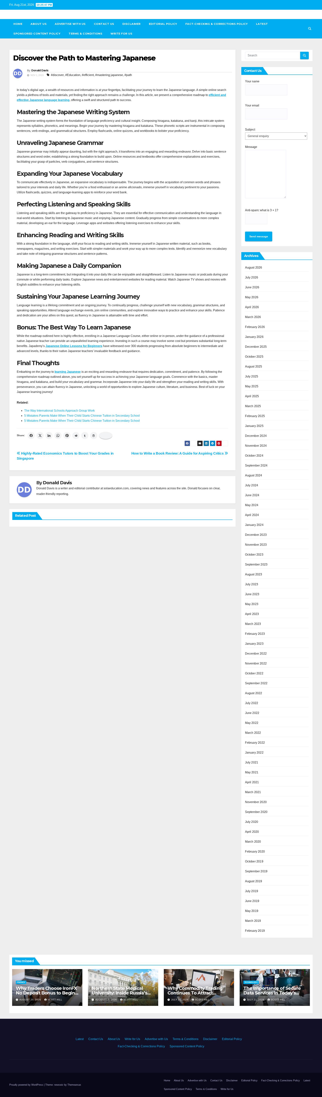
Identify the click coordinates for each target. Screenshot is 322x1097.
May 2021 (251, 772)
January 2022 (254, 752)
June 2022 (252, 713)
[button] (309, 28)
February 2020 (255, 851)
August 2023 (253, 574)
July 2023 (251, 584)
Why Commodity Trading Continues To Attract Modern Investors (195, 993)
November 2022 (256, 663)
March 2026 (253, 317)
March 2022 (253, 732)
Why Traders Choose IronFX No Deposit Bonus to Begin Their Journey (46, 993)
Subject (250, 129)
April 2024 (252, 515)
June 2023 (252, 594)
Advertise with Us (70, 24)
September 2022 (256, 683)
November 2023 (256, 544)
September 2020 (256, 812)
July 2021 (251, 762)
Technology (251, 982)
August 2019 (253, 881)
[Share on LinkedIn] (49, 435)
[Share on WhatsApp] (57, 435)
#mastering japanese (109, 75)
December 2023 (256, 534)
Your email (252, 105)
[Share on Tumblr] (84, 435)
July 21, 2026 (180, 999)
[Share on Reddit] (75, 435)
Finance (21, 982)
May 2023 (251, 604)
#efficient (88, 75)
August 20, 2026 (30, 999)
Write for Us (121, 33)
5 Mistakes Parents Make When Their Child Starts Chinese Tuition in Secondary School (82, 415)
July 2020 (251, 821)
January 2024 (254, 524)
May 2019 (251, 910)
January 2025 (254, 425)
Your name (252, 81)
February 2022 (255, 742)
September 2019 (256, 871)
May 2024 (251, 505)
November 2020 (256, 802)
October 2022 (254, 673)
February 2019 (255, 930)
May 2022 (251, 722)
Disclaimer (131, 24)
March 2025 (253, 406)
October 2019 (254, 861)
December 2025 (256, 346)
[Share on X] (40, 435)
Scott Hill (55, 999)
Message (251, 146)
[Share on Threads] (93, 435)
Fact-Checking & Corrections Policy (216, 24)
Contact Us (104, 24)
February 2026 (255, 327)
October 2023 (254, 554)
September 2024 (256, 465)
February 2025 (255, 416)
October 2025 (254, 356)
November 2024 (256, 445)
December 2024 (256, 435)
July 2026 (251, 277)
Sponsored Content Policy (36, 33)
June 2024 (252, 495)
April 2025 (252, 396)
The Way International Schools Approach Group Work (59, 410)
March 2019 (253, 920)
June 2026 (252, 287)
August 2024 (253, 475)
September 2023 (256, 564)
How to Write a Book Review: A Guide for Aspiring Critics (178, 453)
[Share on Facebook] (31, 435)
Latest (262, 24)
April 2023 (252, 614)
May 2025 (251, 386)
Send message (258, 236)
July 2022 (251, 703)
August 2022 (253, 693)
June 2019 (252, 901)
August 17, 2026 (106, 999)
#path (128, 75)
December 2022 (256, 653)
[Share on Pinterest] (66, 435)
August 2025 (253, 366)
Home (17, 24)
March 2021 (253, 792)
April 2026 (252, 307)
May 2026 (251, 297)
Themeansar (74, 1084)
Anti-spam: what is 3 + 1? (261, 210)
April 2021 (252, 782)
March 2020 (253, 841)
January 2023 (254, 643)
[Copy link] (105, 435)
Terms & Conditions (85, 33)
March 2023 (253, 623)
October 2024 (254, 455)
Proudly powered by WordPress (26, 1084)
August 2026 (253, 267)
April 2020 (252, 831)
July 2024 (251, 485)
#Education (72, 75)
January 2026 (254, 336)
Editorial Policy (163, 24)
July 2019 (251, 891)
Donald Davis (39, 70)
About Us (39, 24)
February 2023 (255, 633)
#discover (57, 75)
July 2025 (251, 376)
